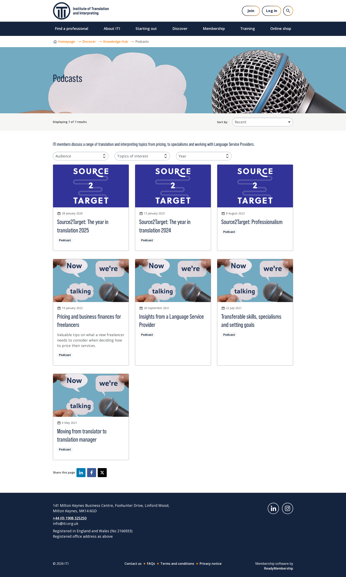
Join (250, 10)
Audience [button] (63, 156)
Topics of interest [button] (132, 156)
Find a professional (71, 28)
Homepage (66, 41)
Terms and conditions (177, 563)
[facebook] (91, 472)
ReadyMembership (278, 568)
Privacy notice (211, 563)
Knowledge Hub (115, 41)
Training (247, 28)
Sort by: (222, 122)
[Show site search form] (288, 11)
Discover (179, 28)
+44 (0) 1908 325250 (69, 518)
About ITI (112, 28)
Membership (214, 28)
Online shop (280, 28)
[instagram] (287, 508)
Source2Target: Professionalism (252, 221)
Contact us (133, 563)
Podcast (65, 240)
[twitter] (102, 472)
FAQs (151, 563)
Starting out (146, 28)
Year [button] (182, 156)
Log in (271, 10)
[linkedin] (80, 472)
